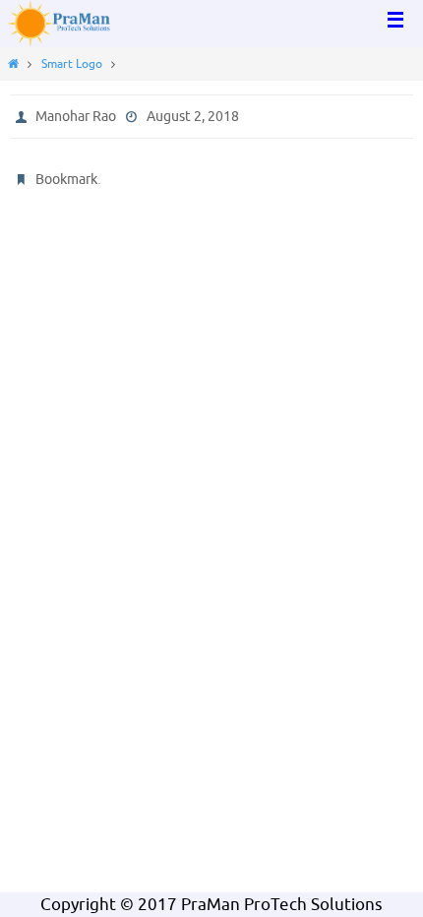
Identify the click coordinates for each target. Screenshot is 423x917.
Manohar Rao (75, 116)
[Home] (13, 64)
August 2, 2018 (193, 116)
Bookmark (66, 179)
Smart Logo (71, 64)
